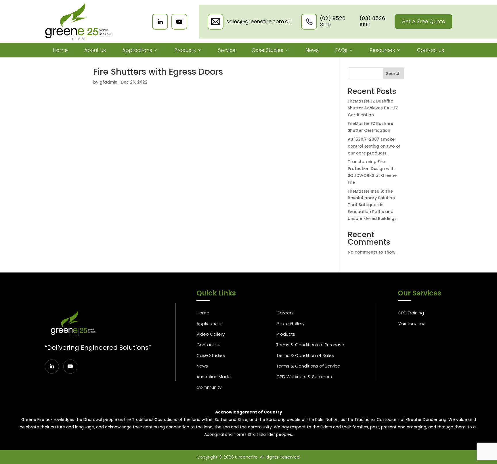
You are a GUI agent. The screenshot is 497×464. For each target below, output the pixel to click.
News (312, 50)
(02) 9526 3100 (332, 21)
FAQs (341, 50)
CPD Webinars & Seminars (304, 377)
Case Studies (267, 50)
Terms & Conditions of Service (308, 366)
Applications (137, 50)
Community (208, 387)
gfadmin (108, 82)
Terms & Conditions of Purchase (310, 345)
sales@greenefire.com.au (259, 21)
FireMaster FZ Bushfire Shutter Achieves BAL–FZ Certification (373, 108)
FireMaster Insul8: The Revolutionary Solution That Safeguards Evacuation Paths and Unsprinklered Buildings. (372, 204)
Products (185, 50)
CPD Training (411, 313)
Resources (382, 50)
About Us (95, 50)
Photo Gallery (290, 323)
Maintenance (412, 323)
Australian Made (213, 377)
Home (60, 50)
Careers (285, 313)
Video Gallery (210, 334)
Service (227, 50)
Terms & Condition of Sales (305, 355)
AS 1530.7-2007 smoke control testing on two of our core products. (374, 146)
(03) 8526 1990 (372, 21)
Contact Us (430, 50)
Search (393, 73)
